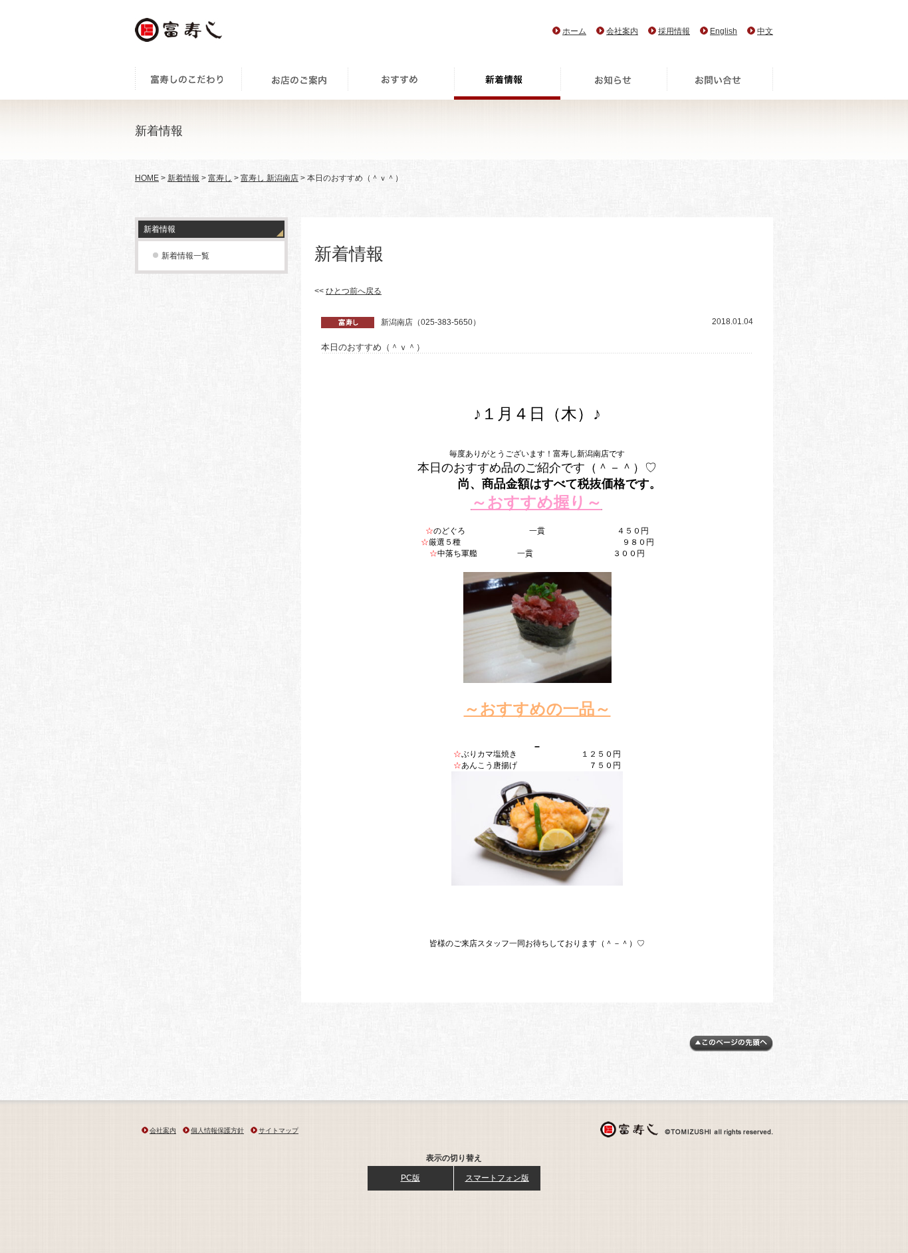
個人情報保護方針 (217, 1130)
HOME (147, 178)
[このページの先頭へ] (731, 1049)
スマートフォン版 (497, 1178)
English (723, 31)
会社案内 (622, 31)
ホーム (574, 31)
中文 (765, 31)
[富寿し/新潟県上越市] (180, 34)
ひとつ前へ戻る (354, 291)
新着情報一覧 (185, 255)
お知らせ (613, 83)
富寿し (220, 178)
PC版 (410, 1178)
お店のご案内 (294, 83)
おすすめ (401, 83)
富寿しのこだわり (188, 83)
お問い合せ (720, 83)
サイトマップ (278, 1130)
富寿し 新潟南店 (269, 178)
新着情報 (507, 83)
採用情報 (674, 31)
